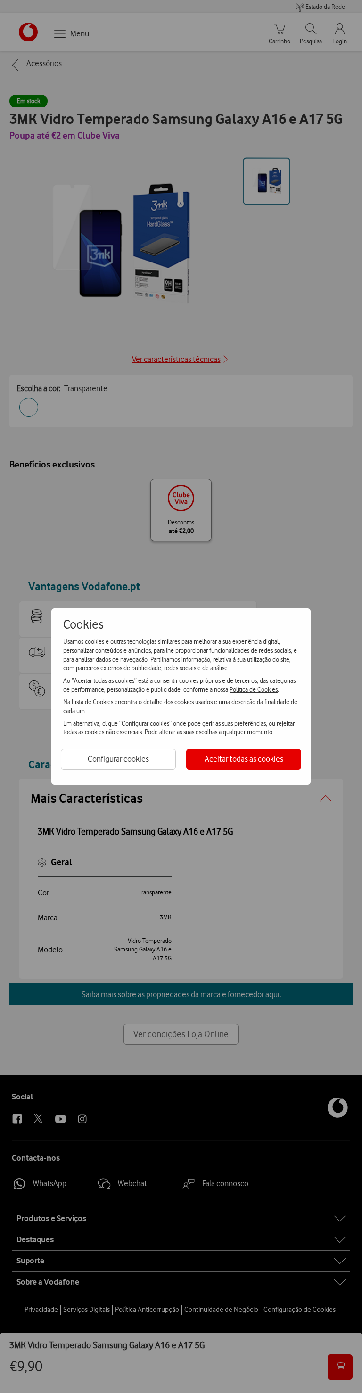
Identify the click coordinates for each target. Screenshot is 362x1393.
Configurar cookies (118, 758)
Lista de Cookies (92, 701)
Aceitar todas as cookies (244, 758)
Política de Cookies (254, 689)
